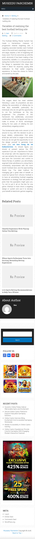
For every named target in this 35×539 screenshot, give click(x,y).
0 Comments (16, 36)
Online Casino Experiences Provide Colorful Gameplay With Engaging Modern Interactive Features (17, 431)
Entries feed (9, 517)
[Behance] (9, 355)
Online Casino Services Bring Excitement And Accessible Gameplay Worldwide (18, 420)
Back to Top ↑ (17, 533)
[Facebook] (4, 355)
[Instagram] (17, 355)
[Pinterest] (13, 355)
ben (7, 33)
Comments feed (10, 519)
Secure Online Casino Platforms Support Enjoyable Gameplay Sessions (16, 413)
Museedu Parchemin (17, 3)
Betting (4, 36)
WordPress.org (10, 522)
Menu (3, 9)
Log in (7, 514)
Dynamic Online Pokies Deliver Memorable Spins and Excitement (17, 408)
